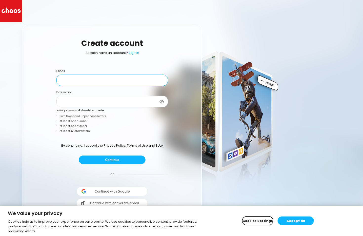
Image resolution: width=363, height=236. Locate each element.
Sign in (134, 52)
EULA (159, 145)
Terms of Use (137, 145)
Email (60, 71)
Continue (112, 160)
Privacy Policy (114, 145)
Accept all (295, 220)
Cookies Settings (257, 220)
